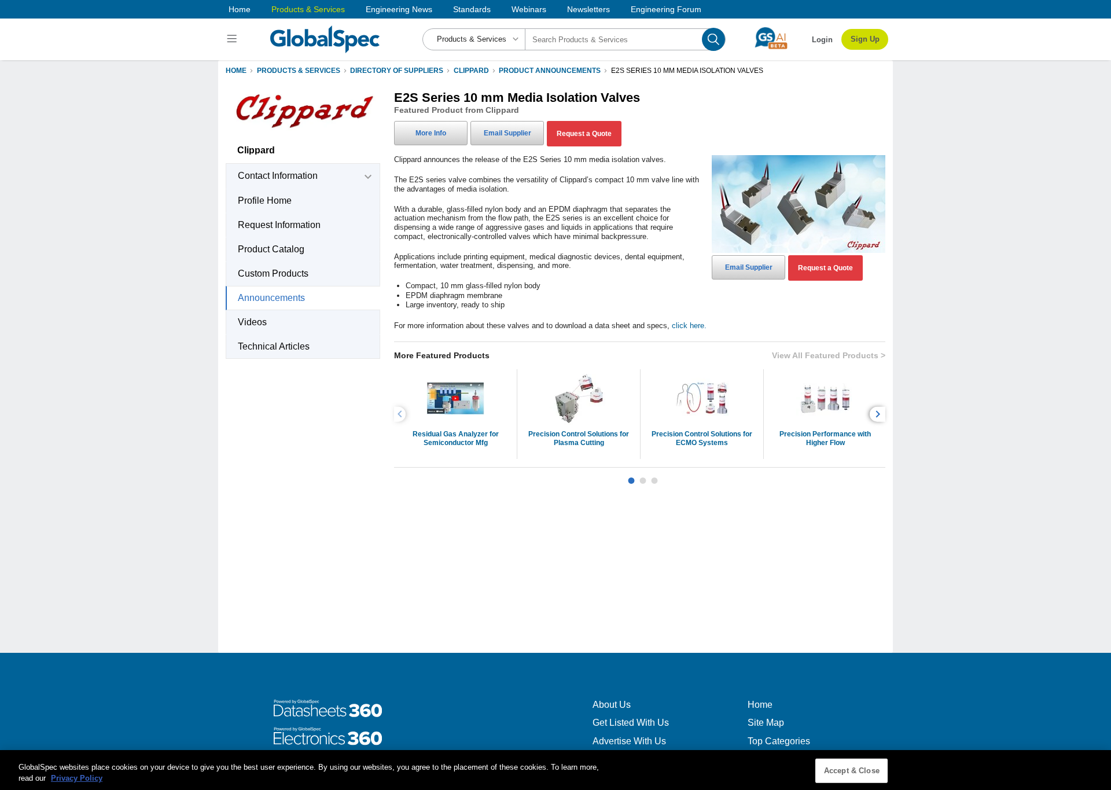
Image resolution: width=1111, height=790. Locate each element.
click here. (689, 325)
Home (240, 9)
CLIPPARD (471, 71)
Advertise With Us (629, 741)
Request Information (279, 225)
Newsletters (588, 9)
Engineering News (399, 9)
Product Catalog (271, 249)
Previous (402, 414)
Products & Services (308, 9)
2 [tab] (643, 476)
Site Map (766, 722)
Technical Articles (274, 346)
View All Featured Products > (828, 355)
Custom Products (273, 273)
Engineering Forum (666, 9)
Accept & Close (852, 770)
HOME (236, 71)
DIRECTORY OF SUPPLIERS (396, 71)
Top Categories (779, 741)
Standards (472, 9)
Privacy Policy (76, 778)
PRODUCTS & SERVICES (298, 71)
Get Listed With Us (631, 722)
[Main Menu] (233, 39)
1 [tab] (631, 476)
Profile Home (265, 200)
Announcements (271, 298)
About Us (612, 705)
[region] (555, 770)
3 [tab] (654, 476)
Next (879, 414)
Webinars (529, 9)
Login (822, 39)
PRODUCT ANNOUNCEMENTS (550, 71)
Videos (252, 322)
